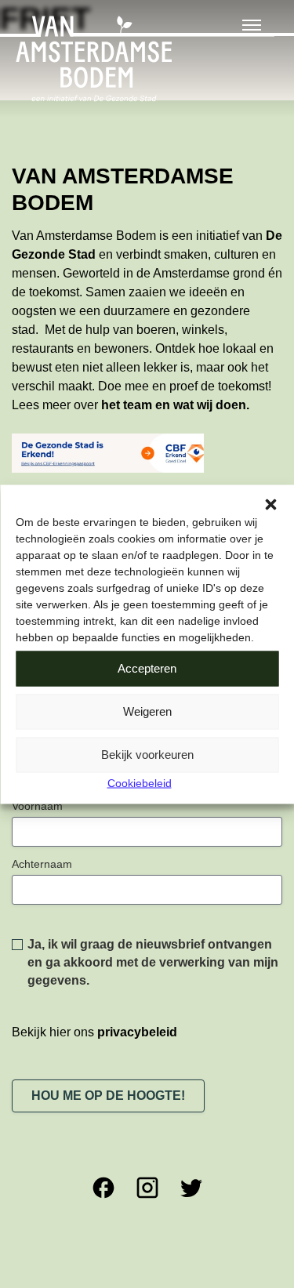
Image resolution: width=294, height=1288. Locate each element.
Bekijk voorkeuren (147, 754)
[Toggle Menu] (251, 25)
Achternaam (42, 864)
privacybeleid (137, 1032)
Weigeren (147, 711)
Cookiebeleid (139, 782)
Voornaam (37, 806)
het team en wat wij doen (173, 405)
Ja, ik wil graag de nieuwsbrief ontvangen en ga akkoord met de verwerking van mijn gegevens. (152, 962)
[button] (270, 504)
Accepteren (147, 668)
